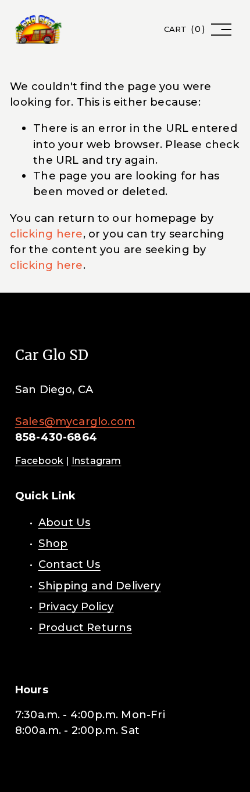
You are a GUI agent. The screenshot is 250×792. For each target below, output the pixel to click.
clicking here (46, 233)
